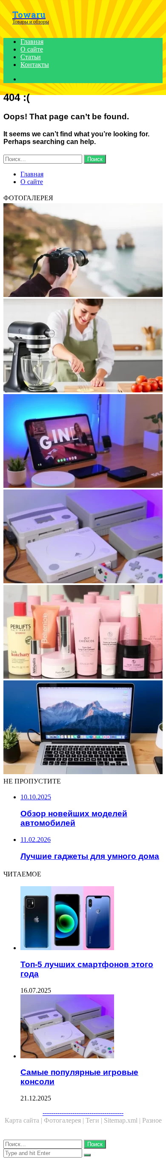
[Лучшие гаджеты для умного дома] (83, 442)
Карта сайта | (24, 1120)
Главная (31, 41)
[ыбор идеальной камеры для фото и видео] (83, 251)
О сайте (31, 49)
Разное (152, 1120)
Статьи (30, 56)
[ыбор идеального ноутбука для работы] (83, 728)
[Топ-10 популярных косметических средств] (83, 632)
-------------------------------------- (83, 1112)
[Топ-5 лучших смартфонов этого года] (91, 919)
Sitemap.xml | (123, 1120)
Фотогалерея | (65, 1120)
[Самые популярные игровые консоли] (83, 537)
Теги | (95, 1120)
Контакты (34, 64)
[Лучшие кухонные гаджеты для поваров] (83, 346)
